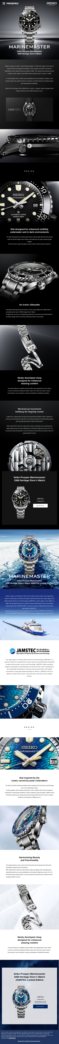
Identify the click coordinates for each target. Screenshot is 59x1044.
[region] (29, 1037)
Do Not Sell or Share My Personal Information (29, 1041)
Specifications (40, 505)
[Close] (56, 1032)
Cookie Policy (12, 1038)
